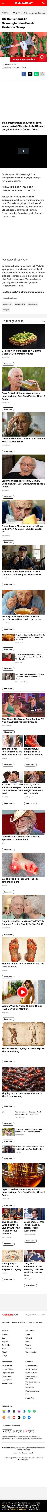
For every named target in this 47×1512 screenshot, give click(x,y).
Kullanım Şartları (31, 1366)
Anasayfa (5, 13)
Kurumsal (29, 1362)
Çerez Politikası (31, 1373)
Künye (30, 1322)
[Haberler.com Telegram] (24, 1417)
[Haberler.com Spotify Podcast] (34, 1411)
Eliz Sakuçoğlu (32, 304)
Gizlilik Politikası (31, 1369)
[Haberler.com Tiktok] (19, 1417)
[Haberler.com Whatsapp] (29, 1411)
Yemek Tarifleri (7, 1383)
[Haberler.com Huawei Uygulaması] (30, 1431)
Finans (27, 1341)
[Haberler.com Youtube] (14, 1417)
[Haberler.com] (10, 1315)
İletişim (22, 1322)
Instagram (6, 310)
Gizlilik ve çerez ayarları (12, 1458)
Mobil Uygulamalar (32, 1391)
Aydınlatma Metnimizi (18, 1509)
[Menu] (3, 2)
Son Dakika (6, 1345)
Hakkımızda (5, 1322)
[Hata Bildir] (24, 1458)
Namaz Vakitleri (7, 1369)
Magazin (16, 13)
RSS (27, 1394)
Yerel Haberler (30, 1352)
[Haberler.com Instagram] (19, 1411)
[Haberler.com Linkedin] (24, 1411)
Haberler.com (7, 1362)
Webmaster (29, 1387)
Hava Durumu (7, 1366)
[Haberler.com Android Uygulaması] (18, 1431)
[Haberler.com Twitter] (14, 1411)
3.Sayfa (4, 1352)
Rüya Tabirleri (7, 1380)
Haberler (5, 1330)
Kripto (4, 1348)
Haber (15, 1453)
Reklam (14, 1322)
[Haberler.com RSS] (4, 1417)
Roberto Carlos (20, 304)
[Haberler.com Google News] (4, 1411)
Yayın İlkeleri (39, 1322)
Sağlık (27, 1334)
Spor (4, 1338)
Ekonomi (5, 1334)
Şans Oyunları (7, 1376)
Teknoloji (28, 1338)
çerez (4, 1505)
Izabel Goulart (7, 304)
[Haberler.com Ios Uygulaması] (7, 1431)
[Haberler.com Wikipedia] (9, 1417)
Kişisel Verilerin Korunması (31, 1377)
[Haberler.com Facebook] (9, 1411)
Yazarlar (28, 1348)
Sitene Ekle (29, 1398)
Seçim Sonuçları (8, 1373)
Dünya (4, 1356)
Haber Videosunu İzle (24, 59)
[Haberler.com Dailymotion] (29, 1417)
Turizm (28, 1345)
